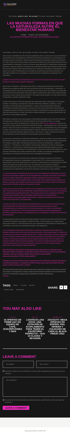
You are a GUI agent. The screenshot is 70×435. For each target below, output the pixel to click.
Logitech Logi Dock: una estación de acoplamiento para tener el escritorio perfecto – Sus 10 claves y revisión (35, 329)
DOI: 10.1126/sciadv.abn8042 (40, 254)
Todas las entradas (38, 35)
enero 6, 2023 (35, 317)
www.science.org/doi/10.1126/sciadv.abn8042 (19, 256)
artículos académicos (49, 123)
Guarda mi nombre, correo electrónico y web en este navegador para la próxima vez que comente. (35, 372)
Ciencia (15, 285)
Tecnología (20, 290)
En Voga (31, 285)
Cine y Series (13, 16)
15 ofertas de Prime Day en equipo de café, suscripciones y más (12, 325)
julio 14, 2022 (12, 317)
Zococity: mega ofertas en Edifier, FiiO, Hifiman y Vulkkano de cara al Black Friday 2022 (57, 327)
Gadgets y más (8, 290)
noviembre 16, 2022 (57, 317)
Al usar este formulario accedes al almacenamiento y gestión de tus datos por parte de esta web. (34, 401)
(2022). (27, 254)
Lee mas (5, 276)
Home (23, 35)
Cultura (24, 285)
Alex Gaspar (50, 16)
